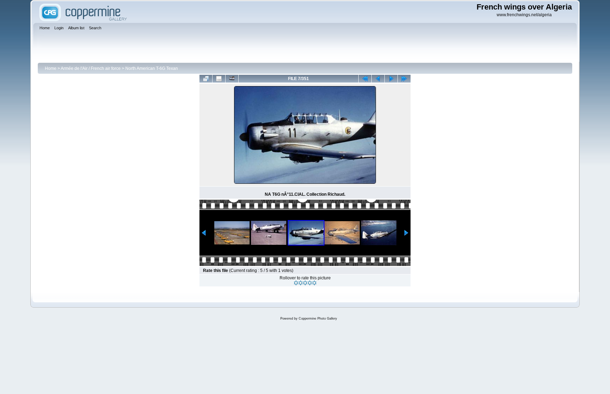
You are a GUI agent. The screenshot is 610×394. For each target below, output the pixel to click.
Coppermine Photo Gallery (318, 318)
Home (50, 68)
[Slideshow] (232, 79)
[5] (314, 282)
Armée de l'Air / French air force (91, 68)
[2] (300, 282)
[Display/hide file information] (219, 79)
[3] (305, 282)
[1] (296, 282)
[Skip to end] (404, 79)
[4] (309, 282)
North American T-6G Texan (151, 68)
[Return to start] (365, 79)
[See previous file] (378, 79)
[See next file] (391, 79)
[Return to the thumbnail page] (205, 79)
